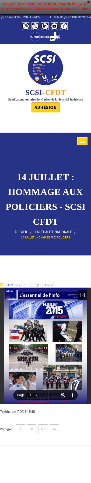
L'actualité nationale (53, 232)
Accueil (21, 232)
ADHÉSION (46, 107)
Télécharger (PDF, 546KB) (17, 411)
